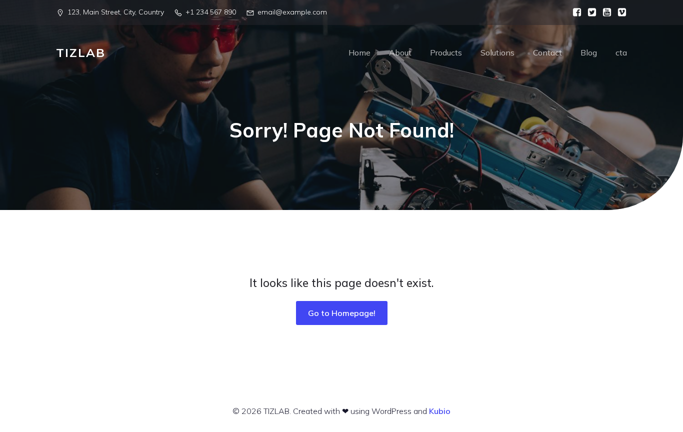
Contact (547, 53)
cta (621, 53)
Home (359, 53)
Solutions (497, 53)
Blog (588, 53)
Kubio (439, 411)
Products (446, 53)
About (400, 53)
